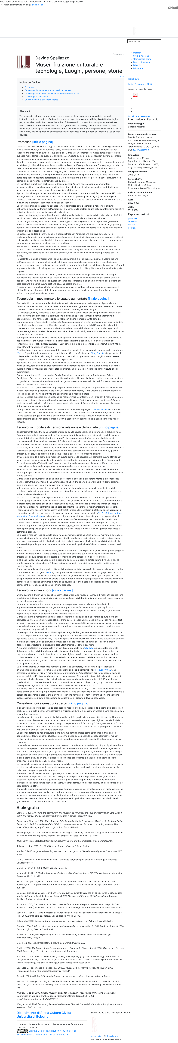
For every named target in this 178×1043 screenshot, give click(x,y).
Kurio (49, 572)
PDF (122, 76)
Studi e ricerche (141, 56)
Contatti (42, 41)
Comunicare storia (142, 59)
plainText (132, 218)
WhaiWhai (89, 648)
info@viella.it (111, 1036)
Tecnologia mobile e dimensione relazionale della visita (52, 93)
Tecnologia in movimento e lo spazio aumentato (48, 90)
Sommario (66, 41)
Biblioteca (138, 68)
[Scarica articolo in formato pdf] (135, 94)
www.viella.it (97, 1036)
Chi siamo (30, 41)
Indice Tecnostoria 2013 (140, 84)
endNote (132, 221)
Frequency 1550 (103, 669)
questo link (37, 4)
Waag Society (97, 353)
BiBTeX (131, 224)
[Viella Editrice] (101, 1024)
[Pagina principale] (82, 21)
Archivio (77, 41)
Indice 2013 (133, 79)
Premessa (29, 87)
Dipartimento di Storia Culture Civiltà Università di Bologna (44, 1014)
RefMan (132, 227)
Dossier (137, 52)
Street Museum (101, 409)
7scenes (21, 353)
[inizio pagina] (42, 142)
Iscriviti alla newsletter (139, 116)
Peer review (53, 41)
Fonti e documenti (142, 62)
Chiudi (173, 7)
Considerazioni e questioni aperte (41, 99)
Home (21, 41)
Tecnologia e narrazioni (36, 96)
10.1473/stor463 (141, 149)
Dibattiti (137, 65)
